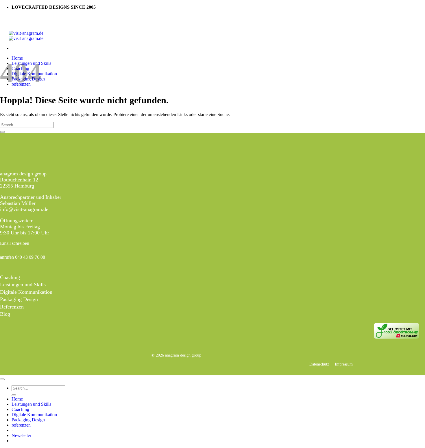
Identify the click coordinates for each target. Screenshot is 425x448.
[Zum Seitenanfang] (2, 379)
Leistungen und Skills (23, 284)
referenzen (21, 425)
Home (17, 398)
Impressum (344, 364)
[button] (21, 435)
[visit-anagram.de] (26, 36)
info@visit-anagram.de (24, 209)
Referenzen (12, 307)
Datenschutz (319, 364)
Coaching (10, 277)
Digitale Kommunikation (26, 292)
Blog (5, 314)
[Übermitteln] (2, 132)
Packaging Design (19, 299)
